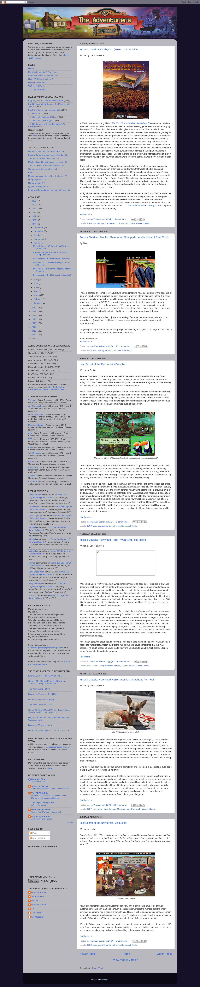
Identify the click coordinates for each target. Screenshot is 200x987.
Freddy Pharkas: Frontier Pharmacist (115, 350)
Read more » (86, 214)
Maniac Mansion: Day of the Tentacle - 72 (47, 176)
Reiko (134, 526)
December (39, 227)
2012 (34, 335)
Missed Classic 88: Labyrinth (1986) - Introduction (109, 49)
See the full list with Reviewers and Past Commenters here (47, 388)
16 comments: (123, 662)
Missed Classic (143, 223)
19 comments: (120, 219)
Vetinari (31, 476)
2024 (34, 208)
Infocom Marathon (117, 809)
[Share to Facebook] (140, 219)
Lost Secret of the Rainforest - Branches (103, 364)
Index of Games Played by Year (43, 76)
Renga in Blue (38, 779)
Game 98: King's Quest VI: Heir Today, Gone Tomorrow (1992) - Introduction (49, 711)
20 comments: (120, 805)
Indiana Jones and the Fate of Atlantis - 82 (47, 155)
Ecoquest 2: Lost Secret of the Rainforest (112, 526)
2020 (34, 224)
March (37, 295)
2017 (34, 315)
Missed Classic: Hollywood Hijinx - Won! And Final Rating (113, 539)
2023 (34, 212)
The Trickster (37, 913)
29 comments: (123, 346)
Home (126, 953)
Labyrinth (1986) (127, 223)
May (36, 287)
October (38, 235)
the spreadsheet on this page (58, 747)
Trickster (32, 400)
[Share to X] (138, 219)
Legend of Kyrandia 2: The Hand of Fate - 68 (49, 190)
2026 (34, 201)
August (37, 243)
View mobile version (125, 959)
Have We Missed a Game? (40, 79)
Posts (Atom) (98, 968)
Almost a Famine (39, 786)
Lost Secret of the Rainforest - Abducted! (103, 822)
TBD (30, 439)
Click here (32, 481)
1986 (89, 223)
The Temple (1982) (39, 782)
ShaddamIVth (35, 495)
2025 (34, 205)
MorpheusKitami (38, 904)
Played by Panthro (40, 816)
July (36, 280)
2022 (34, 216)
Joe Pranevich (111, 223)
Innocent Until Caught (42, 120)
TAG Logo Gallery (36, 90)
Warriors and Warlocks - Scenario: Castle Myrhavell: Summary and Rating (48, 796)
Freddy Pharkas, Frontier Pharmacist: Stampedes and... (50, 253)
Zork (92, 129)
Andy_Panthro (35, 584)
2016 (34, 319)
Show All (70, 822)
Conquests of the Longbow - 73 (42, 169)
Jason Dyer (34, 515)
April (36, 291)
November (39, 231)
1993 (89, 350)
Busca (31, 595)
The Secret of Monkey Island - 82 (43, 158)
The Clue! (36, 113)
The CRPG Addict (40, 793)
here (35, 136)
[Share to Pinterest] (143, 219)
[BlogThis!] (135, 219)
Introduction (98, 223)
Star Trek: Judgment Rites (44, 117)
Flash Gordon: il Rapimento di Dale (44, 110)
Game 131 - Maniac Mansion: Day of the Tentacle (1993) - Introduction (47, 682)
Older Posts (164, 953)
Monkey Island (154, 205)
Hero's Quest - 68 (36, 183)
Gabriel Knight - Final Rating (41, 699)
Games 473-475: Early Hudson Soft (46, 812)
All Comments (38, 838)
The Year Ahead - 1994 (39, 689)
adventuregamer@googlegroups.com (45, 648)
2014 (34, 327)
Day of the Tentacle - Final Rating (43, 694)
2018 (34, 311)
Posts (34, 833)
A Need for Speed (38, 805)
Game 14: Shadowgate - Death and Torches (48, 730)
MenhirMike (34, 507)
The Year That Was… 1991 (40, 705)
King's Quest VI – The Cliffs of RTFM (45, 676)
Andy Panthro (34, 467)
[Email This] (132, 219)
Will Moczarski (34, 453)
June (36, 284)
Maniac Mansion (135, 205)
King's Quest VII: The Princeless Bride (45, 100)
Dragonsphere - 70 (37, 179)
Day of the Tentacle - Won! (40, 725)
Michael (31, 461)
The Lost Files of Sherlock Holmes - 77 (46, 165)
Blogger (105, 980)
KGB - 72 (32, 172)
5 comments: (122, 522)
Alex (95, 350)
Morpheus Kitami (36, 425)
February (38, 299)
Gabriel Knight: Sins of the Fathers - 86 (46, 151)
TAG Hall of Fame (36, 86)
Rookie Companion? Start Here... (43, 72)
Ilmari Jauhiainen (36, 414)
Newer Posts (88, 953)
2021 (34, 220)
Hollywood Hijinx (112, 666)
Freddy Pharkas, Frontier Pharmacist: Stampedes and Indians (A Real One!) (124, 237)
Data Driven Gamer (40, 810)
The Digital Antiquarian (42, 802)
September (39, 239)
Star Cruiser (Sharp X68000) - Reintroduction (50, 789)
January (38, 303)
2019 (34, 308)
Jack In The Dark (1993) (41, 819)
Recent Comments (37, 83)
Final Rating (98, 666)
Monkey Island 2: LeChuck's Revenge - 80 (47, 162)
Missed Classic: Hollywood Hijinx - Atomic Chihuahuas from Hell (117, 679)
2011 (33, 339)
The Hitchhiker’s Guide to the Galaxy (129, 123)
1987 (89, 666)
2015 (34, 323)
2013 (34, 331)
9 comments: (122, 941)
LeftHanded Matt (36, 572)
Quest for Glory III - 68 (38, 186)
